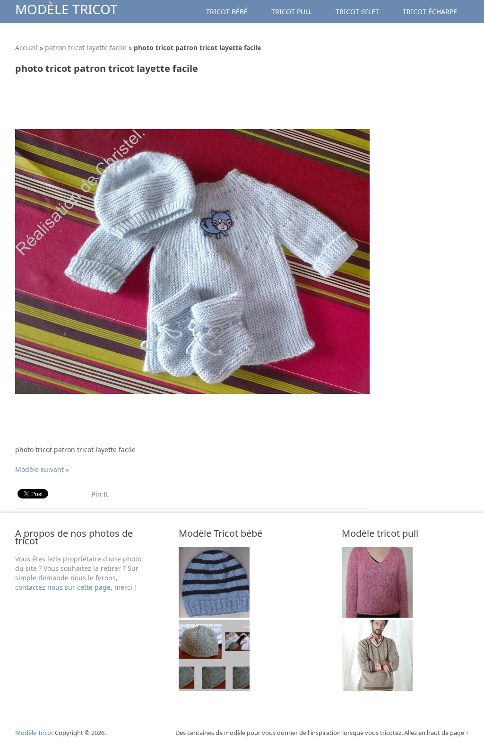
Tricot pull (291, 11)
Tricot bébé (227, 11)
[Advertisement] (187, 105)
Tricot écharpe (430, 11)
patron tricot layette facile (86, 47)
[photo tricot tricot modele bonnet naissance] (214, 615)
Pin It (100, 494)
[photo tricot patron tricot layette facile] (192, 391)
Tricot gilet (357, 11)
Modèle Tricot (66, 9)
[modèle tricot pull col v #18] (377, 688)
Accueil (26, 47)
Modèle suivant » (42, 469)
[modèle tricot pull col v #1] (377, 615)
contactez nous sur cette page (63, 587)
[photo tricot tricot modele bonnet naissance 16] (214, 688)
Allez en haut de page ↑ (436, 732)
